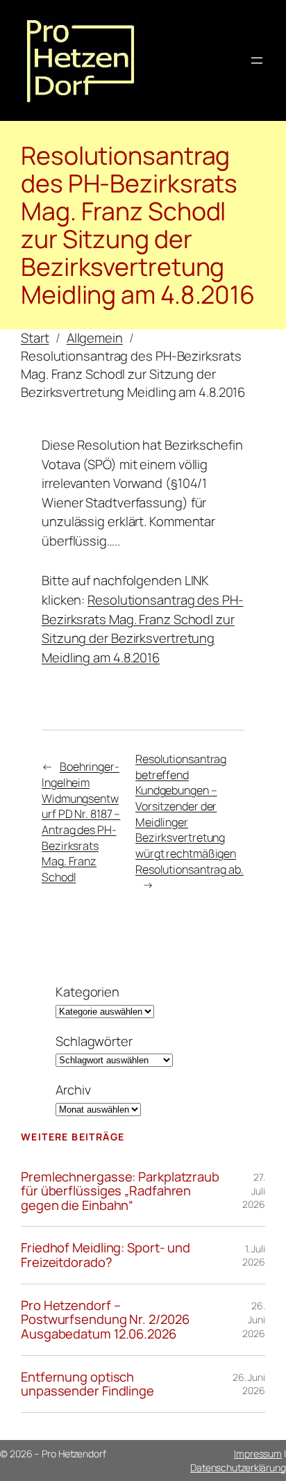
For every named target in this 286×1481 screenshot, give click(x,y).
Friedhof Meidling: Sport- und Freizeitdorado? (105, 1255)
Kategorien (87, 992)
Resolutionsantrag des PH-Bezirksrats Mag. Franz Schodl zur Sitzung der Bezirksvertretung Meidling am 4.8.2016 (143, 628)
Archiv (73, 1090)
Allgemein (95, 338)
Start (35, 338)
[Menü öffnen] (257, 60)
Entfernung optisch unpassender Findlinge (87, 1384)
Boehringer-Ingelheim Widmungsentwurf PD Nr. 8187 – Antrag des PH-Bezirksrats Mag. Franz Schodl (81, 822)
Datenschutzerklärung (238, 1467)
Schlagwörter (94, 1041)
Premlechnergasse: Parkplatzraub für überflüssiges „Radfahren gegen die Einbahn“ (120, 1191)
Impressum (258, 1453)
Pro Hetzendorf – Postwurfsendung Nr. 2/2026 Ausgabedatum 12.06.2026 (105, 1319)
